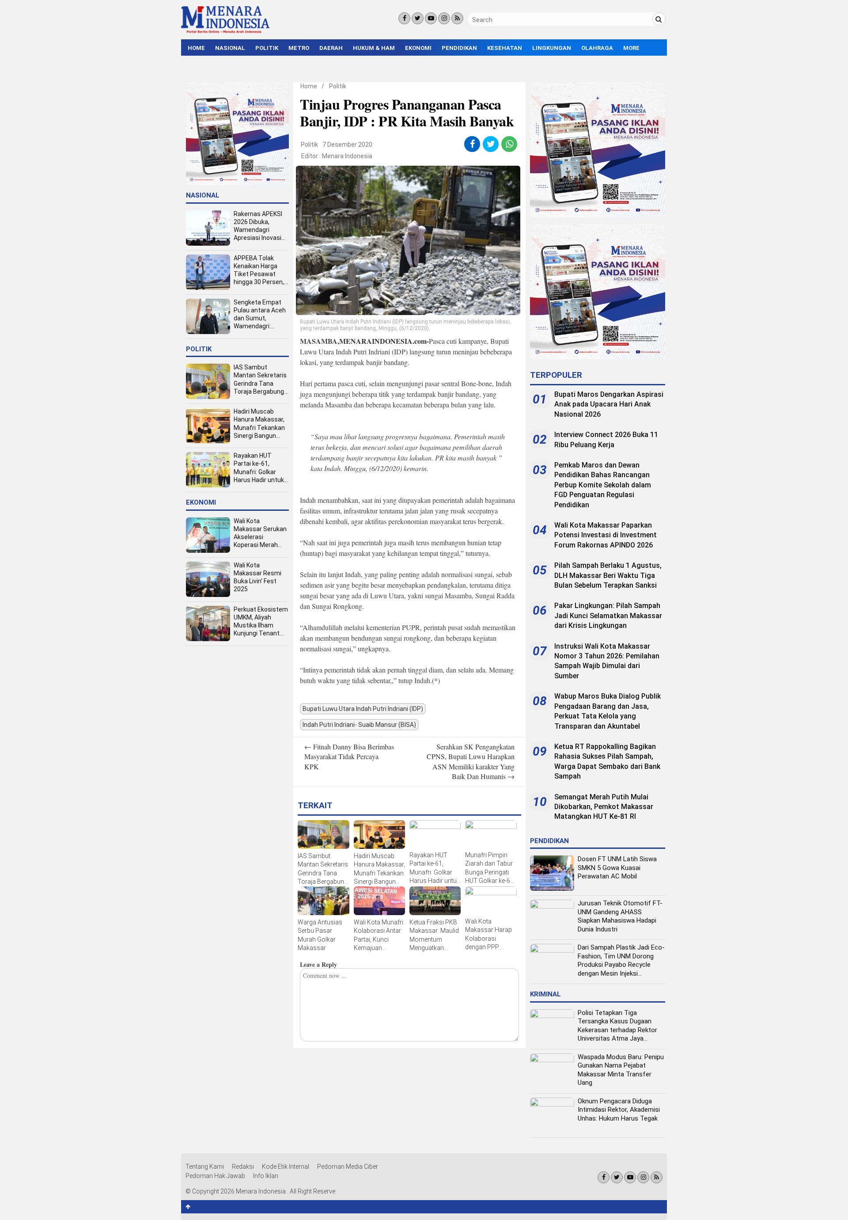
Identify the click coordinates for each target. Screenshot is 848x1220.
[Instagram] (444, 18)
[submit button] (659, 19)
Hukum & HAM (374, 48)
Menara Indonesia (347, 156)
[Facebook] (404, 18)
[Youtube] (431, 18)
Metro (298, 48)
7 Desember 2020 (347, 144)
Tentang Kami (205, 1166)
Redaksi (243, 1166)
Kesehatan (504, 48)
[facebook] (472, 144)
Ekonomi (418, 48)
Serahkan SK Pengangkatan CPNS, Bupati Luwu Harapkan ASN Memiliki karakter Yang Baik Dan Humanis (471, 761)
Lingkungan (551, 48)
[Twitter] (418, 18)
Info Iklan (265, 1175)
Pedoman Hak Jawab (215, 1175)
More (631, 48)
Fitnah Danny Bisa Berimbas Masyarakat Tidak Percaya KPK (349, 756)
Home (196, 48)
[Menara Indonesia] (225, 31)
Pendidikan (459, 48)
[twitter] (491, 144)
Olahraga (597, 48)
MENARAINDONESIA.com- (384, 341)
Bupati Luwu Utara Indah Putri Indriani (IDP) (363, 708)
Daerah (331, 48)
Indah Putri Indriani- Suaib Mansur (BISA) (359, 724)
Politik (266, 48)
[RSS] (457, 18)
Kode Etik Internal (285, 1166)
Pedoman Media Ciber (347, 1166)
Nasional (230, 48)
